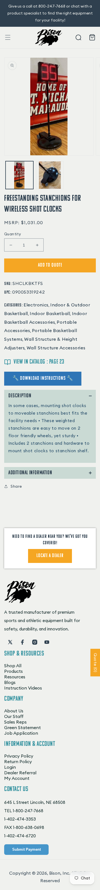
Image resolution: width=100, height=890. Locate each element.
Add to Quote (50, 265)
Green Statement (22, 727)
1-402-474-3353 (20, 819)
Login (10, 767)
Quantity (12, 234)
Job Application (21, 733)
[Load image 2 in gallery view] (50, 175)
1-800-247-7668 (28, 810)
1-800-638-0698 (28, 827)
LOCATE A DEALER (50, 555)
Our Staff (14, 716)
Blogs (10, 682)
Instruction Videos (23, 688)
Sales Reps (15, 722)
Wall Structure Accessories (56, 347)
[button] (8, 37)
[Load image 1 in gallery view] (19, 175)
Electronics (36, 305)
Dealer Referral (20, 772)
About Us (13, 711)
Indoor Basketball (50, 313)
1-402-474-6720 (20, 835)
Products (13, 671)
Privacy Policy (18, 756)
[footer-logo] (20, 601)
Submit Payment (26, 849)
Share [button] (16, 486)
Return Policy (18, 761)
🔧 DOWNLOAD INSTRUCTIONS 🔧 (42, 378)
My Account (16, 778)
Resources (14, 676)
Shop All (12, 665)
